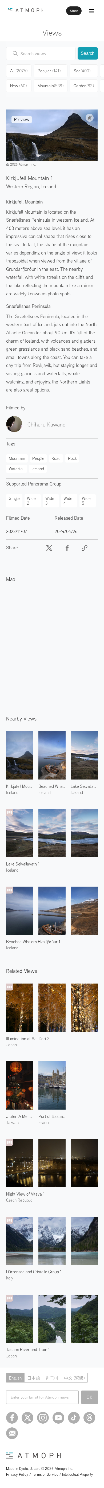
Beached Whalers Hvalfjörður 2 (52, 786)
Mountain (50, 85)
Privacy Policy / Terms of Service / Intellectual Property (49, 1474)
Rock (72, 458)
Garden (84, 85)
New (18, 85)
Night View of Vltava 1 (25, 1194)
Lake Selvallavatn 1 (22, 864)
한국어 (52, 1378)
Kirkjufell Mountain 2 (19, 786)
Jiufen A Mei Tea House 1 (19, 1116)
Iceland (48, 186)
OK (90, 1397)
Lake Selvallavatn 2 (84, 786)
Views (52, 32)
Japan (11, 1044)
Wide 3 (49, 501)
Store (74, 11)
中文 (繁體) (74, 1378)
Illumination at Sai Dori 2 (28, 1038)
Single (14, 498)
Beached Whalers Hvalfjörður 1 (33, 941)
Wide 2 (31, 501)
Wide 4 (67, 501)
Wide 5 (86, 501)
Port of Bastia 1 (52, 1116)
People (38, 458)
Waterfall (16, 468)
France (44, 1122)
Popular (49, 70)
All (18, 70)
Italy (9, 1278)
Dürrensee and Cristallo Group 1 (34, 1271)
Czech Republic (19, 1200)
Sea (82, 70)
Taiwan (12, 1122)
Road (56, 458)
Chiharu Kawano (46, 424)
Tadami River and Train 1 (28, 1349)
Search (87, 53)
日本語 (33, 1378)
